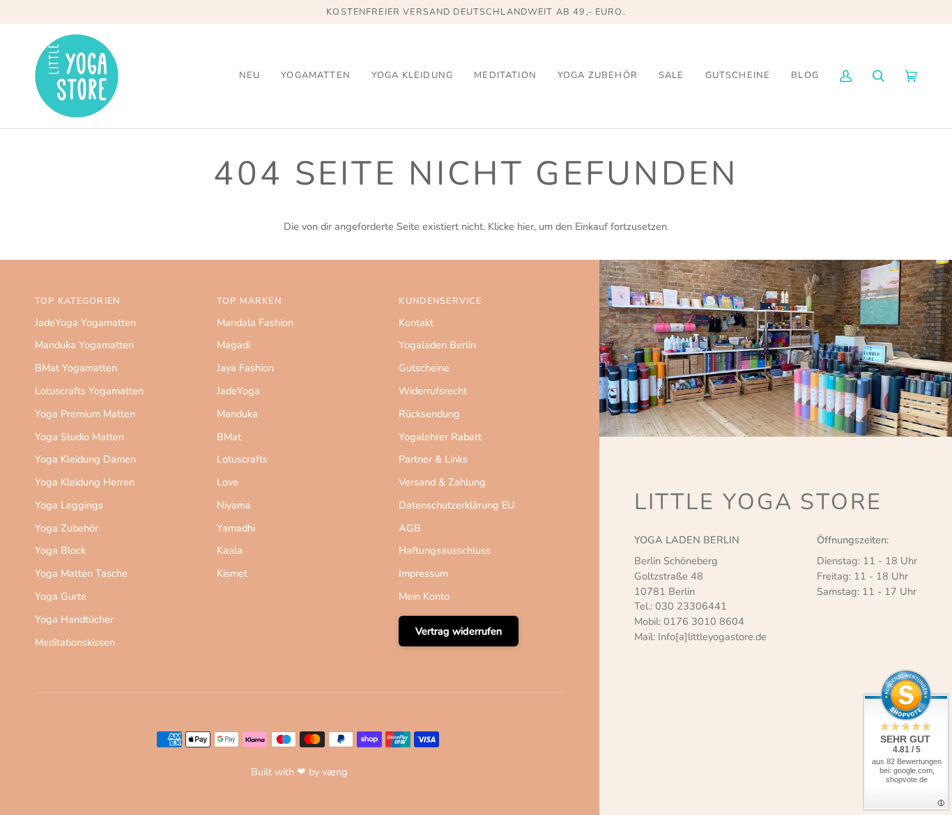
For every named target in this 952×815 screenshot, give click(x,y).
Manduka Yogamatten (84, 345)
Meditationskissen (75, 642)
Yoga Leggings (69, 505)
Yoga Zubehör (66, 528)
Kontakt (416, 322)
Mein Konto (424, 596)
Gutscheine (424, 368)
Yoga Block (60, 550)
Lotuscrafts (242, 459)
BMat (229, 437)
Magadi (233, 345)
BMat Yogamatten (76, 368)
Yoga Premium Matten (85, 414)
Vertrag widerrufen (458, 631)
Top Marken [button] (249, 301)
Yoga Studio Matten (79, 437)
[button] (315, 76)
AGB (410, 528)
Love (227, 482)
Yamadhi (236, 528)
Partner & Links (433, 459)
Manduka (237, 414)
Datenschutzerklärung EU (457, 505)
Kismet (232, 573)
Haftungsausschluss (445, 550)
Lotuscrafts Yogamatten (89, 391)
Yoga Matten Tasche (81, 573)
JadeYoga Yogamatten (85, 322)
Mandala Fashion (255, 322)
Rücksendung (429, 414)
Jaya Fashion (245, 368)
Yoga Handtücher (74, 619)
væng (335, 772)
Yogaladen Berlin (437, 345)
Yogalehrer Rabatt (440, 437)
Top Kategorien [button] (77, 301)
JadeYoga (238, 391)
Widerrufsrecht (433, 391)
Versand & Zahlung (442, 482)
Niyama (234, 505)
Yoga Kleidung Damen (85, 459)
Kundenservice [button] (440, 301)
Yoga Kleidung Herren (85, 482)
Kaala (230, 550)
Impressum (423, 573)
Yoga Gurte (60, 596)
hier (525, 226)
